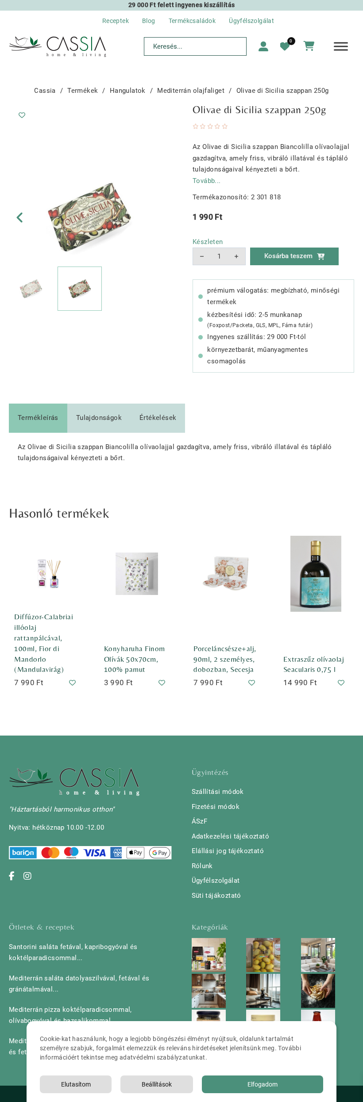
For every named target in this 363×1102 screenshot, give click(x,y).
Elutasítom (76, 1084)
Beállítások (157, 1084)
